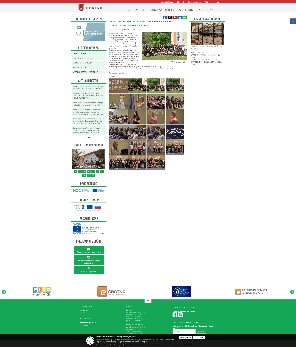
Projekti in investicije (89, 145)
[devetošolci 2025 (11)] (137, 117)
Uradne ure (132, 306)
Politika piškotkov (120, 345)
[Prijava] (218, 2)
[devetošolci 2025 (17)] (156, 132)
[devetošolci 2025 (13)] (175, 117)
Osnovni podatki (88, 306)
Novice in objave (139, 21)
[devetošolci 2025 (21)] (137, 147)
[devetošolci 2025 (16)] (137, 132)
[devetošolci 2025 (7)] (137, 101)
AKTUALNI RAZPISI (88, 81)
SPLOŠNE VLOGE (79, 67)
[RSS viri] (180, 315)
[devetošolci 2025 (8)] (156, 101)
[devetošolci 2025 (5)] (175, 86)
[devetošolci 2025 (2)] (137, 86)
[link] (164, 17)
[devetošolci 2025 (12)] (156, 117)
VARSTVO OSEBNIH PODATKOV (85, 72)
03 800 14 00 (180, 2)
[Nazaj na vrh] (148, 301)
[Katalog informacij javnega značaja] (251, 291)
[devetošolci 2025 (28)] (156, 163)
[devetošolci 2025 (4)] (156, 86)
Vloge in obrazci (88, 48)
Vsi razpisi (88, 137)
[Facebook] (293, 21)
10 (93, 175)
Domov (112, 21)
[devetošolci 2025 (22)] (156, 147)
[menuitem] (126, 7)
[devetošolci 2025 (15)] (118, 132)
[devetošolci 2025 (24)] (118, 163)
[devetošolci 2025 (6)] (118, 101)
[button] (4, 292)
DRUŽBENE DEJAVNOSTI (83, 58)
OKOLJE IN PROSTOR (81, 53)
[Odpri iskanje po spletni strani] (217, 10)
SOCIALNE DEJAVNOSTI (82, 63)
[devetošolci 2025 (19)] (175, 132)
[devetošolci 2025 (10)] (118, 117)
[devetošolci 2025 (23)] (175, 147)
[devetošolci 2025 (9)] (175, 101)
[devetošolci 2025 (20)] (118, 147)
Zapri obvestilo (199, 337)
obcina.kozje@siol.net (194, 2)
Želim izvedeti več (185, 337)
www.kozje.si (84, 325)
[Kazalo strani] (213, 2)
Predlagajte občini (88, 241)
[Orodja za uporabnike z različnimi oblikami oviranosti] (206, 2)
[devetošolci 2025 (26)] (137, 163)
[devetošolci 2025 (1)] (118, 86)
